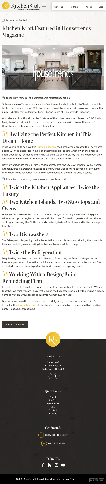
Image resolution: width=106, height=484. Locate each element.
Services (58, 7)
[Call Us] (49, 375)
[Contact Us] (56, 375)
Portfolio (74, 7)
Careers (53, 413)
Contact (53, 410)
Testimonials (53, 403)
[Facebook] (43, 465)
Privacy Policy (68, 479)
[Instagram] (56, 465)
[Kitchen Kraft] (21, 5)
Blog (101, 7)
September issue (26, 305)
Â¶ (5, 134)
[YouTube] (63, 465)
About (89, 7)
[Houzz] (50, 465)
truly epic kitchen (46, 146)
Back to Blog (15, 324)
